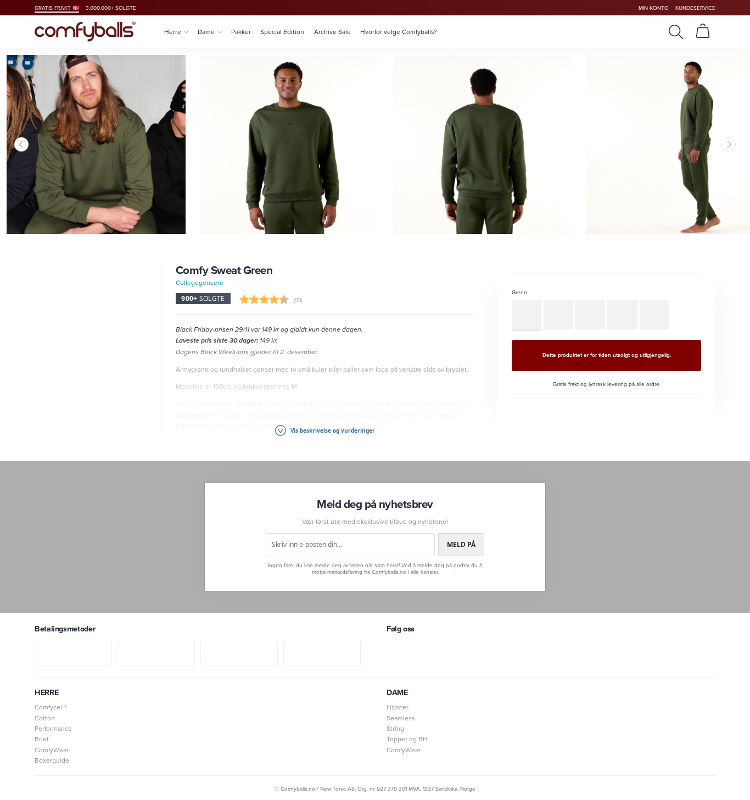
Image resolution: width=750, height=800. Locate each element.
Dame (206, 31)
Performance (53, 728)
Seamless (401, 718)
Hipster (397, 707)
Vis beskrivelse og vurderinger (332, 430)
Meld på (461, 544)
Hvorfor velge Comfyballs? (398, 31)
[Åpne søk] (676, 31)
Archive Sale (332, 31)
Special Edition (282, 31)
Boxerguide (52, 760)
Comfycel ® (51, 707)
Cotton (45, 718)
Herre (172, 31)
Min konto (654, 8)
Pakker (241, 31)
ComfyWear (52, 749)
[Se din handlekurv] (702, 31)
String (395, 728)
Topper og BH (407, 738)
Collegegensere (199, 282)
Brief (41, 738)
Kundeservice (695, 8)
